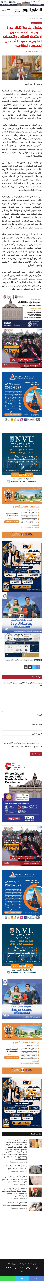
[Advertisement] (22, 1233)
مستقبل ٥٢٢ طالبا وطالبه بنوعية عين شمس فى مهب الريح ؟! (14, 1167)
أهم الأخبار (32, 18)
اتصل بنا (8, 1268)
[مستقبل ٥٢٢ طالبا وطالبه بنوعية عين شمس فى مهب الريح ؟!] (35, 1169)
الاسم (39, 715)
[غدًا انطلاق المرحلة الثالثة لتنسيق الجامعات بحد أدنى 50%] (35, 1206)
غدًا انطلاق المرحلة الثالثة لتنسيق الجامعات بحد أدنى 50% (15, 1204)
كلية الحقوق (9, 660)
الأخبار (33, 23)
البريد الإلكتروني (36, 724)
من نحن (28, 1268)
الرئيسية (38, 18)
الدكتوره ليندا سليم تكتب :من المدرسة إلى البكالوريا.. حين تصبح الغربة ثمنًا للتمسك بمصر (14, 1179)
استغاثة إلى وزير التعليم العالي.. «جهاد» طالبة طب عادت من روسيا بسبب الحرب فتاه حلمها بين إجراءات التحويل (14, 1192)
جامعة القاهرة (29, 660)
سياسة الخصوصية (18, 1268)
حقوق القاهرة (19, 660)
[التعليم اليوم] (27, 10)
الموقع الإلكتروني (36, 734)
